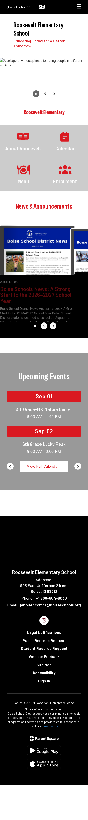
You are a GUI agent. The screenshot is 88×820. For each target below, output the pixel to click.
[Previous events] (10, 466)
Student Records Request (44, 648)
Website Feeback (44, 656)
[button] (18, 7)
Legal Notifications (44, 632)
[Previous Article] (44, 325)
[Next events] (77, 466)
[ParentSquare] (44, 738)
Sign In (44, 680)
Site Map (44, 664)
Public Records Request (44, 640)
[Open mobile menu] (79, 7)
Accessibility (44, 672)
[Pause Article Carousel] (35, 326)
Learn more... (51, 726)
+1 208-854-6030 (51, 598)
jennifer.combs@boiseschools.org (50, 604)
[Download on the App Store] (44, 764)
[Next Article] (53, 325)
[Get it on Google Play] (44, 750)
